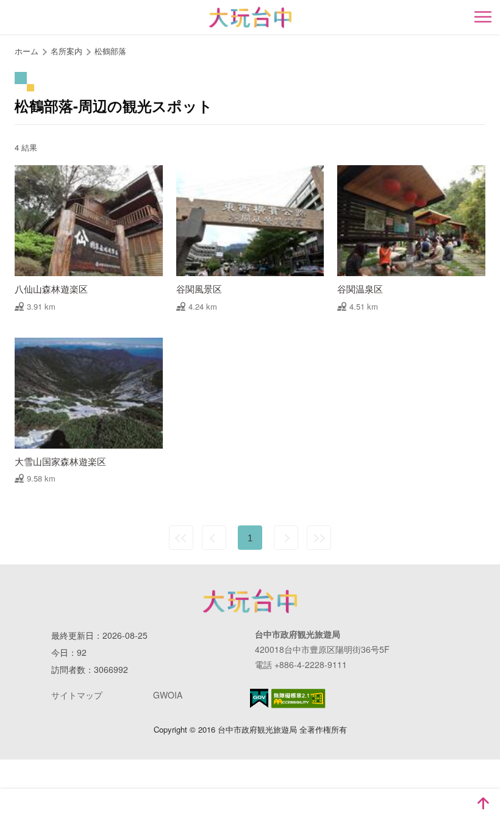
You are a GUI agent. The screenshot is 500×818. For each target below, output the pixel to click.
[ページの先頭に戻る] (483, 803)
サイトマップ (76, 695)
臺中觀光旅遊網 (250, 17)
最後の (319, 537)
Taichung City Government (250, 601)
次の (286, 537)
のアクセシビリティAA (298, 698)
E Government (259, 698)
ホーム (26, 51)
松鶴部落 (110, 51)
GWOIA (167, 695)
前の (214, 537)
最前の (181, 537)
